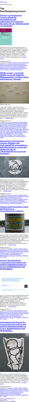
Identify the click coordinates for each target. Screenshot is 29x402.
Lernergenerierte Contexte (10, 66)
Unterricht (2, 136)
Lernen (1, 66)
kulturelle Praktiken (9, 129)
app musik (24, 125)
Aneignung (10, 64)
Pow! (13, 133)
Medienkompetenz (4, 68)
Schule (20, 133)
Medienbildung (21, 66)
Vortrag (2, 137)
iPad (21, 128)
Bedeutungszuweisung (19, 64)
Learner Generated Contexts (14, 62)
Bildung (7, 126)
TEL (1, 257)
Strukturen (12, 69)
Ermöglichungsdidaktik (15, 126)
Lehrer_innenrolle (10, 130)
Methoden (20, 123)
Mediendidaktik (4, 123)
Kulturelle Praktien (23, 65)
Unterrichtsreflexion (20, 136)
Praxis (5, 125)
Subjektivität (19, 69)
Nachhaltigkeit (7, 133)
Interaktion (15, 65)
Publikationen (25, 62)
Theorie (2, 64)
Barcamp (2, 126)
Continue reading (9, 118)
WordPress (13, 401)
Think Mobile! (20, 135)
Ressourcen (7, 69)
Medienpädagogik (12, 123)
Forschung (10, 195)
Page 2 (5, 398)
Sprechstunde (3, 135)
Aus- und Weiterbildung (13, 122)
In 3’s (18, 128)
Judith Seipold (3, 2)
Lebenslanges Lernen (19, 129)
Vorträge (10, 125)
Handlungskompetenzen (6, 65)
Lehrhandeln (19, 130)
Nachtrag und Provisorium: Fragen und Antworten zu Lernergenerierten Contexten (14, 209)
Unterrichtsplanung (10, 136)
